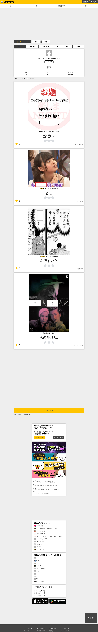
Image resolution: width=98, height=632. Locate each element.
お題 (45, 42)
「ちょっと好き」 (40, 549)
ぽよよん (38, 573)
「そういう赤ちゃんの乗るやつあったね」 (47, 528)
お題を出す (61, 6)
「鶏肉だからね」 (40, 544)
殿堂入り (26, 630)
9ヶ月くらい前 (78, 201)
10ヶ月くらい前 (78, 269)
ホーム (12, 6)
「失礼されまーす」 (41, 533)
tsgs (37, 576)
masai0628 (27, 414)
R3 (37, 579)
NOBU (38, 560)
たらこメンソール (22, 42)
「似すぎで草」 (40, 541)
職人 (86, 6)
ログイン (93, 2)
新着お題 (51, 630)
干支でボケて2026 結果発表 (41, 492)
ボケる (37, 6)
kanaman (38, 571)
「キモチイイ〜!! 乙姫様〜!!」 (43, 539)
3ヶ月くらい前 (78, 144)
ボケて (16, 414)
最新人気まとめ (41, 630)
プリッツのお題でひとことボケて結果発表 (45, 485)
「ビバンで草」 (40, 526)
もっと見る (49, 410)
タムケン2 (38, 563)
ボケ (36, 42)
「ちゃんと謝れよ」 (41, 531)
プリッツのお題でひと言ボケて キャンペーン (46, 488)
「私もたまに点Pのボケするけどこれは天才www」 (49, 536)
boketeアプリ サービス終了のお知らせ (44, 481)
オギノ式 (38, 566)
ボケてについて (65, 630)
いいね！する (40, 591)
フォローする (40, 593)
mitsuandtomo (40, 558)
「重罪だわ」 (39, 546)
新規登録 (85, 2)
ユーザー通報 (49, 61)
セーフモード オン (39, 437)
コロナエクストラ (40, 568)
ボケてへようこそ (58, 437)
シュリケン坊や (40, 581)
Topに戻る (91, 618)
